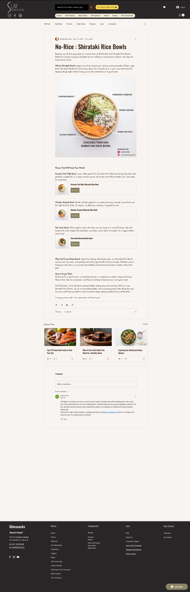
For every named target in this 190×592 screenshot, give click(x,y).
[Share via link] (72, 305)
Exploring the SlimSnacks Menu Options (130, 351)
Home (53, 533)
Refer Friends (56, 574)
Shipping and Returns (133, 550)
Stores (53, 537)
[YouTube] (17, 557)
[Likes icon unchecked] (61, 419)
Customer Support (22, 537)
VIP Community (56, 561)
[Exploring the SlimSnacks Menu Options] (131, 337)
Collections (55, 549)
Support (54, 553)
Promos (69, 24)
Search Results (56, 565)
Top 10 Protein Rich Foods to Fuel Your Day (59, 351)
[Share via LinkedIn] (67, 305)
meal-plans (112, 24)
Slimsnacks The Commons (59, 570)
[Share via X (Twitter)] (62, 305)
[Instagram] (9, 15)
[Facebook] (15, 15)
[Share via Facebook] (56, 305)
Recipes (93, 24)
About (53, 557)
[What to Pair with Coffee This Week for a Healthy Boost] (96, 337)
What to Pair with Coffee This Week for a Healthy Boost (94, 351)
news (102, 24)
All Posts (47, 24)
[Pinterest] (20, 15)
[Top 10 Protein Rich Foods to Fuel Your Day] (60, 337)
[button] (181, 15)
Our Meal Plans (56, 545)
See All (145, 324)
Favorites (167, 533)
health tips (58, 24)
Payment (54, 541)
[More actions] (135, 39)
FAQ (127, 533)
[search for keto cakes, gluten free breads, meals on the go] (91, 7)
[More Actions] (135, 396)
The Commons (56, 578)
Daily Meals (81, 24)
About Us (129, 537)
